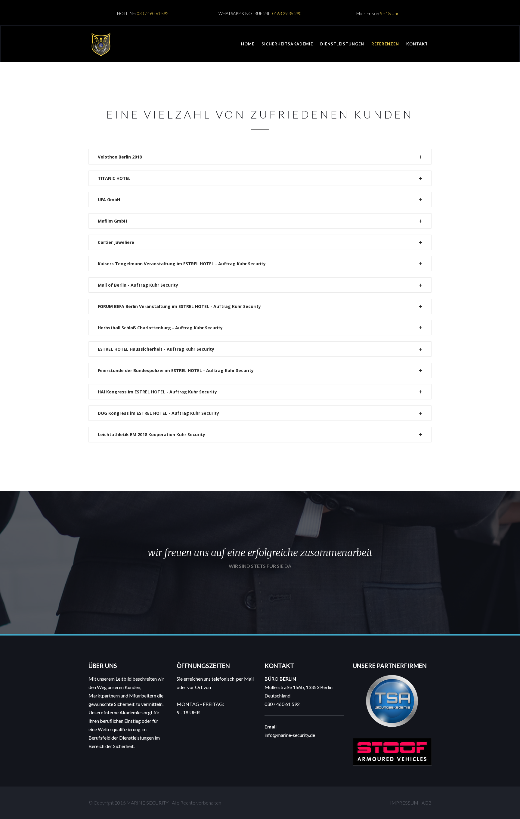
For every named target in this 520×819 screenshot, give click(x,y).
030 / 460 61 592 (153, 13)
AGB (427, 802)
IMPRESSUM (404, 802)
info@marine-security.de (290, 735)
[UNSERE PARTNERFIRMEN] (392, 679)
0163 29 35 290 (287, 13)
